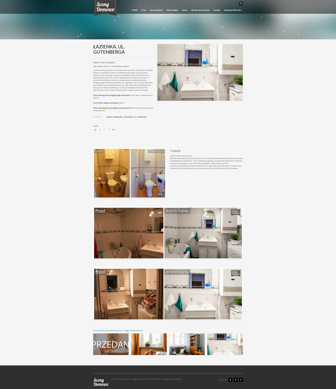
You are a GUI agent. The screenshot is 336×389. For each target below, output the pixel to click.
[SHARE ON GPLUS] (104, 130)
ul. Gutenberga (140, 117)
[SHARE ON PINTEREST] (109, 130)
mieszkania (128, 117)
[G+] (241, 380)
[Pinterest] (236, 380)
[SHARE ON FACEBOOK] (100, 130)
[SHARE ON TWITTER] (95, 130)
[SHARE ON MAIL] (114, 130)
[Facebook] (230, 380)
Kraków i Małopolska (114, 117)
